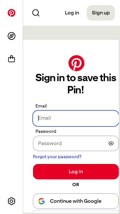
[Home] (11, 13)
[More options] (11, 201)
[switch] (111, 143)
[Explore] (11, 36)
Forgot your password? (57, 156)
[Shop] (11, 59)
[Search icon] (36, 13)
